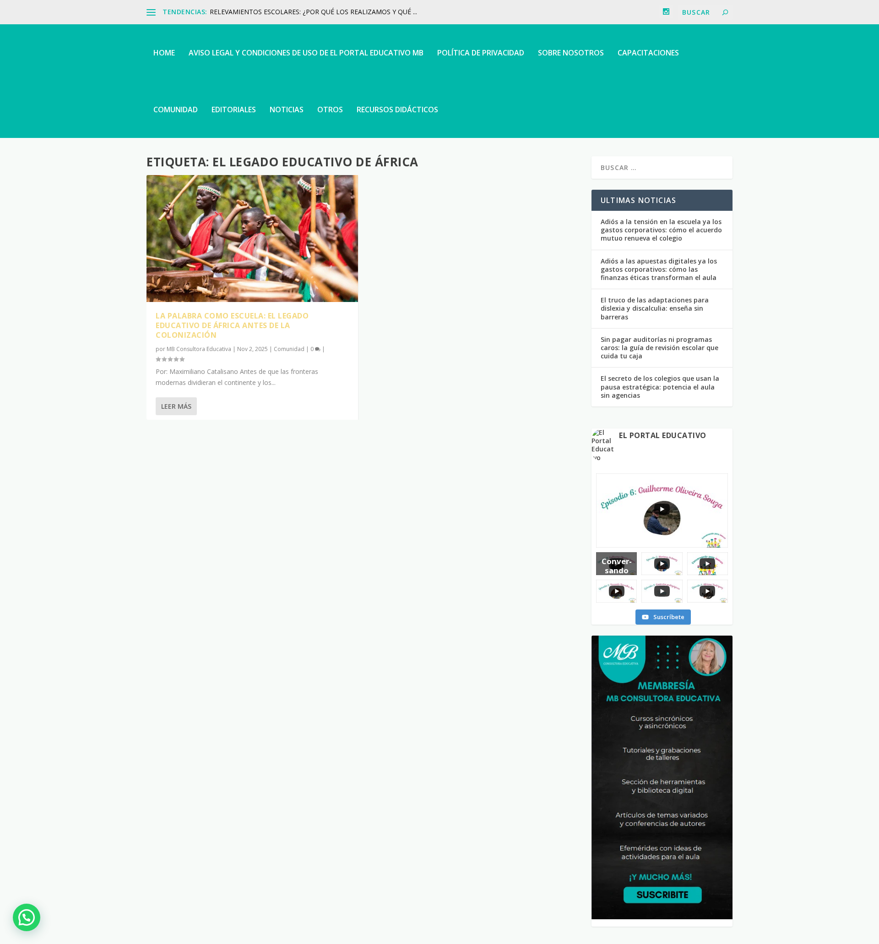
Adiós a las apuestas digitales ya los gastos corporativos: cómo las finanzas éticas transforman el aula (659, 269)
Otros (330, 109)
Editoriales (234, 109)
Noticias (287, 109)
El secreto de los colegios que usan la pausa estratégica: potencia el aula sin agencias (660, 386)
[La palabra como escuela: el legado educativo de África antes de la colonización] (252, 238)
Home (164, 53)
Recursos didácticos (397, 109)
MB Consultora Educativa (199, 349)
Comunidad (175, 109)
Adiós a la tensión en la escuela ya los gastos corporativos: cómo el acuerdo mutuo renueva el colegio (661, 229)
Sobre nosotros (571, 53)
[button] (26, 917)
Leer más (176, 406)
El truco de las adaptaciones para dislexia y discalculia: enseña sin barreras (655, 308)
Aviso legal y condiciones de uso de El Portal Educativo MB (306, 53)
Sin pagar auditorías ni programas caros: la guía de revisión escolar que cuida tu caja (659, 347)
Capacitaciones (648, 53)
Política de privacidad (480, 53)
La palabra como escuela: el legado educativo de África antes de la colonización (232, 325)
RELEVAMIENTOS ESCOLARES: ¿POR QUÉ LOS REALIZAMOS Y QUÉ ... (313, 11)
